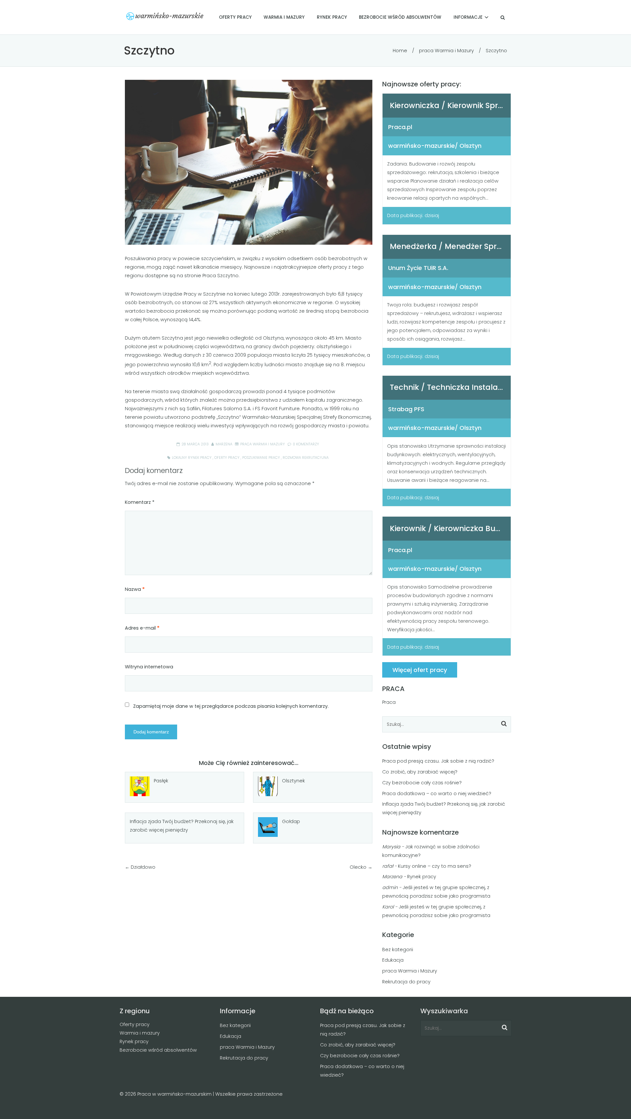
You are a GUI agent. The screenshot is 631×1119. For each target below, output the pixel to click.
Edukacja (393, 960)
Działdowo (143, 867)
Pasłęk (161, 780)
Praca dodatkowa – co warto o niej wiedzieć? (436, 793)
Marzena (224, 444)
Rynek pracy (421, 876)
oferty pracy (227, 457)
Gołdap (291, 821)
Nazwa (135, 589)
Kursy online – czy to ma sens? (434, 866)
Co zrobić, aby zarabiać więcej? (419, 772)
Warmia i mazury (140, 1033)
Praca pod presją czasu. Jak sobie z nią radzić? (438, 761)
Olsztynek (293, 780)
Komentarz (139, 502)
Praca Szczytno (220, 275)
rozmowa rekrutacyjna (306, 457)
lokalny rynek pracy (192, 457)
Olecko (358, 867)
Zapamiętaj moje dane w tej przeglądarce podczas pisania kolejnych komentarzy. (231, 706)
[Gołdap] (268, 827)
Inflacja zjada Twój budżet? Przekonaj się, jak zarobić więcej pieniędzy (182, 825)
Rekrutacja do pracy (406, 981)
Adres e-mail (142, 628)
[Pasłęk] (140, 786)
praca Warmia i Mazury (446, 50)
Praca (389, 702)
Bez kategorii (397, 949)
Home (400, 50)
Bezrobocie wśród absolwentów (158, 1050)
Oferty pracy (135, 1024)
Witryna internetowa (149, 666)
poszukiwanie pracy (261, 457)
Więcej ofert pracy (419, 670)
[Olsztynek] (268, 786)
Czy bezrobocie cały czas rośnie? (422, 782)
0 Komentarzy (305, 444)
